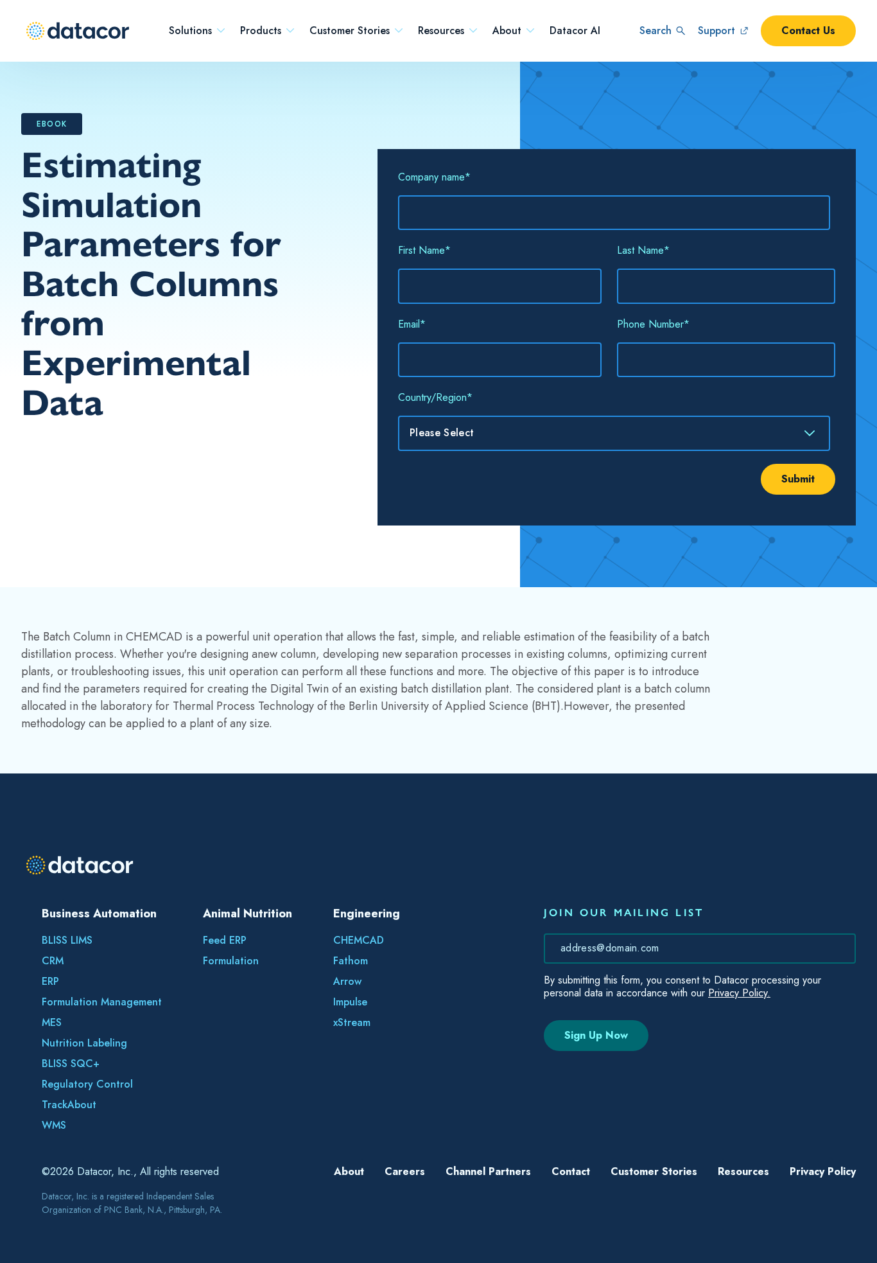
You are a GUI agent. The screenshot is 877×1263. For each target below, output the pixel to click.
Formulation (231, 960)
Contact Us (808, 30)
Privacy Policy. (739, 992)
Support (716, 30)
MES (52, 1022)
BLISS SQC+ (71, 1063)
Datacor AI (575, 31)
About (506, 31)
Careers (405, 1171)
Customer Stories (349, 31)
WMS (54, 1125)
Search (655, 30)
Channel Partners (488, 1171)
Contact (570, 1171)
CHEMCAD (358, 940)
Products (260, 31)
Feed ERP (225, 940)
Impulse (350, 1001)
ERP (50, 981)
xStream (351, 1022)
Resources (441, 31)
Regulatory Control (87, 1084)
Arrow (347, 981)
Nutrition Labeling (84, 1043)
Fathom (350, 960)
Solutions (190, 31)
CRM (53, 960)
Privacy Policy (823, 1171)
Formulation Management (102, 1001)
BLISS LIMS (67, 940)
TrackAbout (69, 1104)
